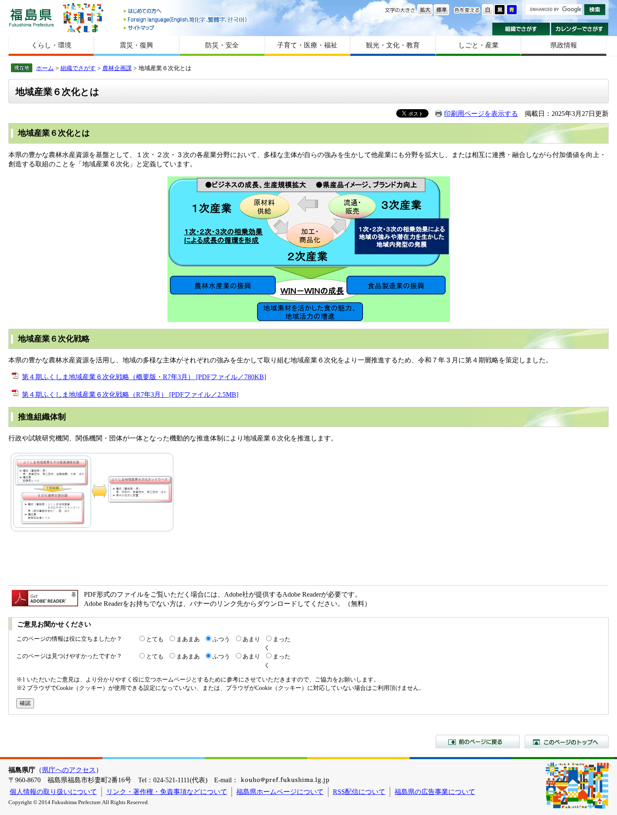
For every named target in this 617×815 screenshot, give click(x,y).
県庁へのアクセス (69, 769)
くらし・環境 (51, 45)
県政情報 (563, 45)
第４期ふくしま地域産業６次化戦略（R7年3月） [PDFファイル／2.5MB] (130, 394)
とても (155, 639)
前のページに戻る (478, 741)
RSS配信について (359, 791)
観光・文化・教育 (393, 45)
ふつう (221, 639)
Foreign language (186, 20)
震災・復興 (136, 45)
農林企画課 (117, 68)
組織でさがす (521, 29)
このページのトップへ (567, 741)
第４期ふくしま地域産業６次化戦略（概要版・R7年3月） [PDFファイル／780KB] (144, 376)
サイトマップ (186, 27)
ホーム (45, 68)
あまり (251, 639)
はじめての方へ (186, 12)
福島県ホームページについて (280, 791)
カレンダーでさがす (580, 29)
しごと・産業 (478, 45)
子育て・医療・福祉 (307, 45)
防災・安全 (222, 45)
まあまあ (188, 639)
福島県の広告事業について (435, 791)
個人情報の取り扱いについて (53, 791)
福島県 (31, 17)
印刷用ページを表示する (481, 113)
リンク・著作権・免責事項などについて (166, 791)
